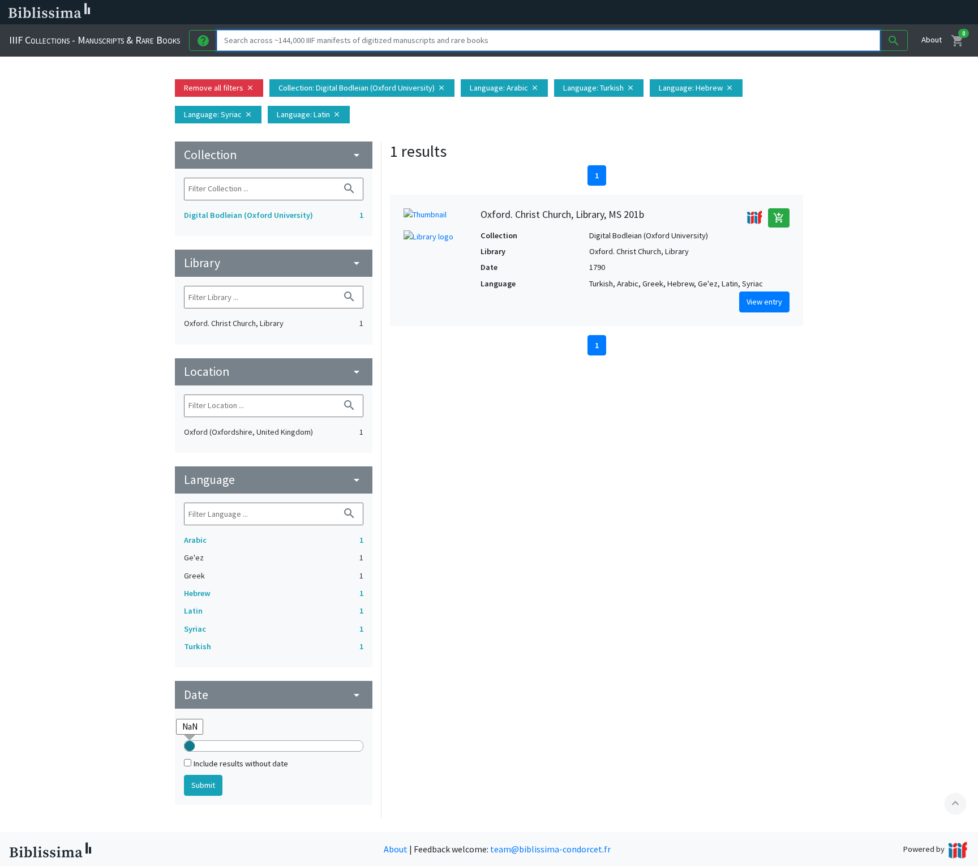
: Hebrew (696, 88)
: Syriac (218, 114)
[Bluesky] (561, 12)
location (273, 371)
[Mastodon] (579, 12)
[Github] (616, 12)
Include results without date (241, 763)
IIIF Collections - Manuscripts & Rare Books (94, 39)
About (931, 40)
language (273, 479)
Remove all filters (219, 88)
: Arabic (504, 88)
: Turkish (598, 88)
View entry (764, 302)
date (273, 694)
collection (273, 154)
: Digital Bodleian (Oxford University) (361, 88)
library (273, 263)
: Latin (309, 114)
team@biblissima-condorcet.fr (550, 849)
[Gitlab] (634, 12)
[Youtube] (598, 12)
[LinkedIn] (543, 12)
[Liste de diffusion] (525, 12)
